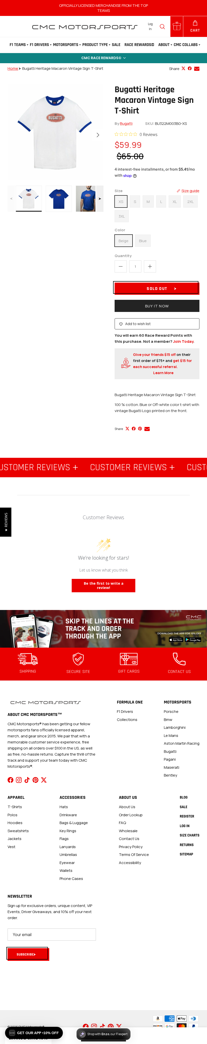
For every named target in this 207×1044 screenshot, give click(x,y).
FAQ (122, 822)
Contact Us (129, 838)
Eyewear (67, 862)
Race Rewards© (139, 45)
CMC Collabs (186, 45)
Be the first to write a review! (103, 585)
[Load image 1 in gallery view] (56, 132)
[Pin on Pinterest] (140, 428)
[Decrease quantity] (121, 266)
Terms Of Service (134, 854)
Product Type (95, 45)
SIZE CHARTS (189, 835)
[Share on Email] (196, 68)
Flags (64, 838)
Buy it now (157, 306)
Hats (64, 806)
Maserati (171, 767)
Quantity (123, 255)
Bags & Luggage (74, 822)
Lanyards (68, 846)
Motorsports (65, 45)
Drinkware (68, 815)
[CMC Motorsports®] (84, 26)
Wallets (66, 870)
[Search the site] (162, 27)
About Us (127, 806)
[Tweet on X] (183, 68)
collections (127, 719)
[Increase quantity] (150, 266)
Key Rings (68, 830)
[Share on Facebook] (190, 68)
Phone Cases (71, 878)
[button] (103, 58)
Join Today (183, 341)
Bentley (170, 775)
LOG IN (185, 826)
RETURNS (187, 845)
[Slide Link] (103, 629)
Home (13, 68)
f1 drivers (125, 711)
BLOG (184, 797)
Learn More (163, 372)
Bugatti (126, 123)
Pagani (170, 759)
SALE (116, 45)
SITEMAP (186, 854)
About (164, 45)
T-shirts (15, 806)
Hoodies (15, 822)
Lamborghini (175, 727)
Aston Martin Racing (181, 743)
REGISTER (187, 816)
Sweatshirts (18, 830)
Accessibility (130, 862)
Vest (11, 846)
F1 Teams (18, 45)
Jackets (14, 838)
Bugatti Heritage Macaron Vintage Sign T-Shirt (62, 68)
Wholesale (128, 830)
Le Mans (171, 735)
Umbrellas (68, 854)
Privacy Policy (131, 846)
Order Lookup (131, 815)
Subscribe (25, 954)
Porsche (171, 711)
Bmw (168, 719)
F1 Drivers (39, 45)
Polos (12, 815)
